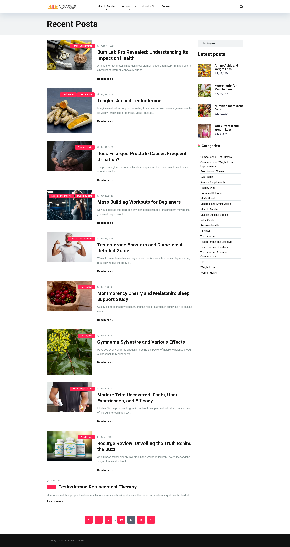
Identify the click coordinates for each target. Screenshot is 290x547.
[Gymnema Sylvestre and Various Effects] (69, 352)
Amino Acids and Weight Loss (226, 67)
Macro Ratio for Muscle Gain (226, 87)
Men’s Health (207, 198)
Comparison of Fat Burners (216, 157)
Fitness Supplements (82, 46)
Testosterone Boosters (81, 238)
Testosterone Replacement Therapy (97, 487)
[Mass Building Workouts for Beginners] (69, 205)
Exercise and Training (61, 196)
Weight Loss (129, 6)
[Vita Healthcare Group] (62, 5)
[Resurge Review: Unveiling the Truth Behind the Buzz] (69, 446)
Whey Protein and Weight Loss (227, 127)
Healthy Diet (149, 6)
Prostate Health (85, 147)
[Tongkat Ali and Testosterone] (69, 110)
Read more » (105, 78)
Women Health (209, 272)
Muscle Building (106, 6)
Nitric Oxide (207, 220)
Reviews (205, 230)
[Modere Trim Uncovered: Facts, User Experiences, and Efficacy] (69, 397)
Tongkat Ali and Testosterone (129, 100)
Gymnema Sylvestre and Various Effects (141, 342)
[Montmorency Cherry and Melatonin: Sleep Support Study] (69, 296)
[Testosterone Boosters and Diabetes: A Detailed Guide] (69, 247)
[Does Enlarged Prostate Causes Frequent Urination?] (69, 156)
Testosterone (86, 94)
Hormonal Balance (211, 193)
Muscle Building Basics (214, 214)
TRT (51, 487)
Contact (166, 6)
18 (140, 519)
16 (121, 519)
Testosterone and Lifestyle (216, 241)
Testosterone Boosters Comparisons (214, 254)
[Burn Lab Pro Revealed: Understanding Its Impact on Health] (69, 55)
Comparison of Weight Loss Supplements (216, 164)
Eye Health (206, 176)
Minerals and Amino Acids (215, 203)
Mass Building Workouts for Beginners (139, 202)
